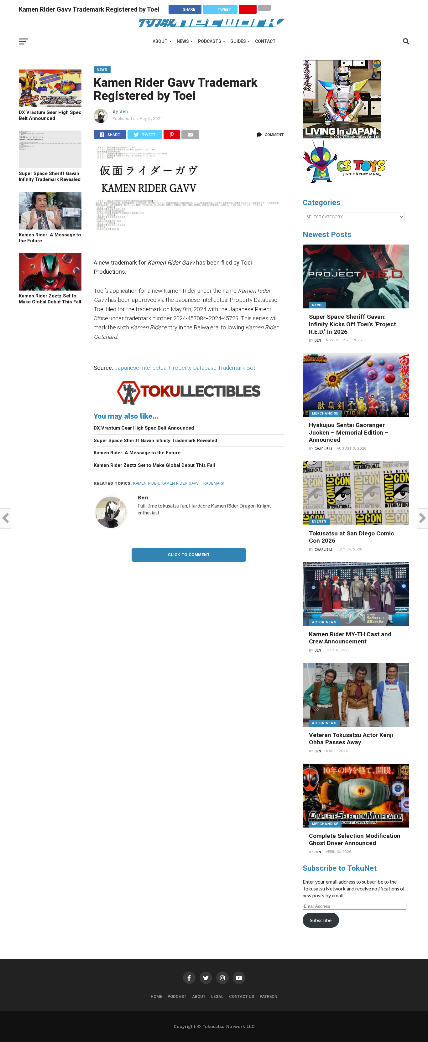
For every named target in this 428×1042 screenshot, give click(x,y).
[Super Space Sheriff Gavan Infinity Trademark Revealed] (50, 166)
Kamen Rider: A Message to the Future (50, 238)
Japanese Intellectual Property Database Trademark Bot (184, 367)
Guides (238, 41)
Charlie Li (323, 449)
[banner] (342, 137)
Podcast (177, 996)
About (160, 41)
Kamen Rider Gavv (179, 483)
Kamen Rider (146, 483)
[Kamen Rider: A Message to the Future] (50, 227)
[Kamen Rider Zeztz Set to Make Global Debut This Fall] (50, 288)
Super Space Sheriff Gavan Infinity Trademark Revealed (50, 176)
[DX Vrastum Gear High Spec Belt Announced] (50, 105)
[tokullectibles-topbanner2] (189, 404)
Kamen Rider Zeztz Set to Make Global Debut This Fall (50, 299)
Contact (265, 41)
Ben (123, 111)
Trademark (212, 483)
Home (156, 996)
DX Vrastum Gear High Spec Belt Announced (50, 115)
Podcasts (209, 41)
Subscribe (320, 920)
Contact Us (241, 996)
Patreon (268, 996)
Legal (217, 996)
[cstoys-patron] (347, 186)
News (183, 41)
